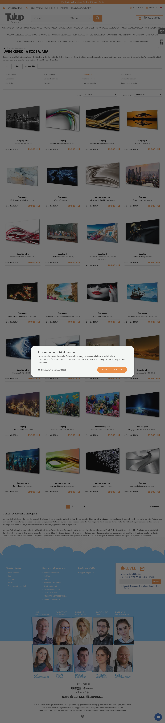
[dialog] (82, 361)
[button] (52, 369)
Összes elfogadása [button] (112, 369)
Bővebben (42, 362)
